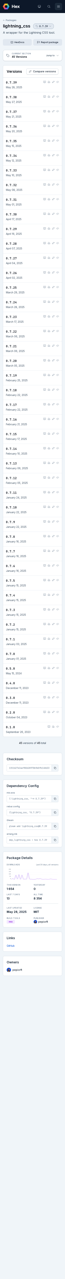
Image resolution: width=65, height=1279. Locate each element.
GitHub (11, 945)
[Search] (49, 6)
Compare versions (44, 71)
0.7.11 (11, 493)
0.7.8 (10, 537)
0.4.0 (10, 683)
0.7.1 (10, 639)
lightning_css (16, 26)
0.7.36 (11, 126)
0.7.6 (10, 566)
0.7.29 (11, 229)
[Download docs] (48, 81)
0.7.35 (11, 141)
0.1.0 (10, 727)
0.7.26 (11, 273)
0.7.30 (11, 214)
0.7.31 (11, 200)
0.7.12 (11, 478)
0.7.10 (11, 507)
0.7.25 (11, 288)
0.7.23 (11, 317)
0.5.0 (10, 669)
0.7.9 (10, 522)
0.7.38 (11, 97)
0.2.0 (10, 712)
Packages (11, 20)
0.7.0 (10, 654)
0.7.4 (10, 595)
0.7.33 (11, 170)
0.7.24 (11, 302)
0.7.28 (11, 244)
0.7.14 (11, 449)
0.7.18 (11, 390)
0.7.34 (11, 156)
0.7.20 (11, 361)
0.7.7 (10, 551)
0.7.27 (11, 258)
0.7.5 (10, 581)
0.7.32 (11, 185)
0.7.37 (11, 112)
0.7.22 (11, 332)
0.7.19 (11, 375)
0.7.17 (11, 405)
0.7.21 (11, 346)
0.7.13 (11, 463)
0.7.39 (11, 82)
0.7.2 (10, 625)
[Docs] (44, 81)
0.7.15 (11, 434)
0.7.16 (11, 419)
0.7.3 (10, 610)
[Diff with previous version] (53, 81)
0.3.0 (10, 698)
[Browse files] (57, 81)
